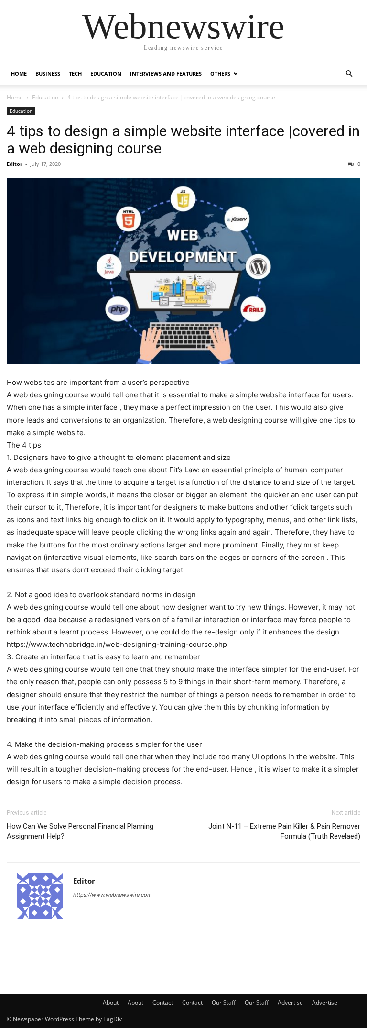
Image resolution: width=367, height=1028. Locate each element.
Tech (75, 73)
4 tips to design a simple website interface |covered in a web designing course (183, 139)
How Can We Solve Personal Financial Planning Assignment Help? (80, 831)
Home (19, 73)
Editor (14, 163)
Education (105, 73)
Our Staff (224, 1002)
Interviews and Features (166, 73)
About (111, 1002)
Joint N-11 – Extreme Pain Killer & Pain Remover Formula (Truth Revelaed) (284, 831)
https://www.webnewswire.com (112, 894)
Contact (162, 1002)
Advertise (290, 1002)
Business (47, 73)
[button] (348, 73)
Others (220, 73)
